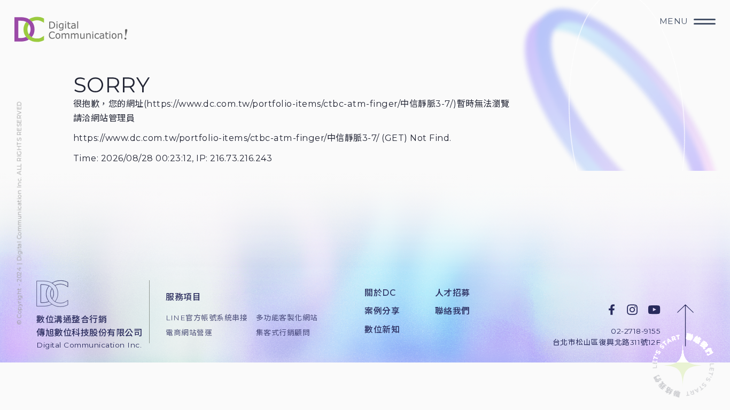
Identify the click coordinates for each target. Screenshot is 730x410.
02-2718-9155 (636, 330)
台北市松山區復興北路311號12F (607, 342)
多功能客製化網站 (287, 317)
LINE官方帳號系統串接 (202, 317)
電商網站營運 (189, 332)
